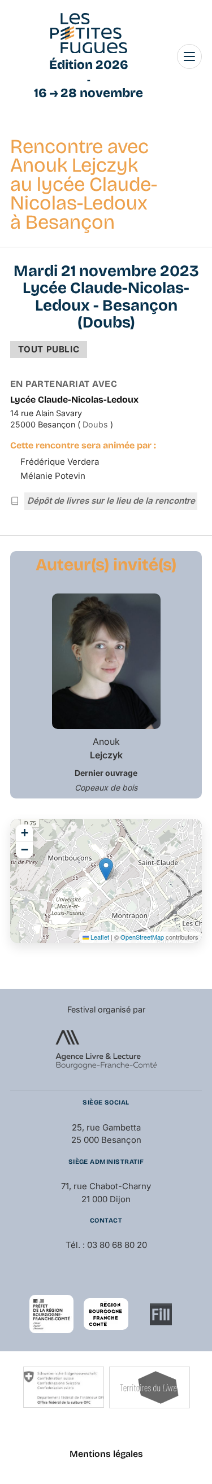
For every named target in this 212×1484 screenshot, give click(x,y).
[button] (106, 869)
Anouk (106, 748)
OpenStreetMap (142, 936)
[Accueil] (88, 33)
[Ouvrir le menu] (189, 56)
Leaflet (99, 936)
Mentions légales (106, 1453)
